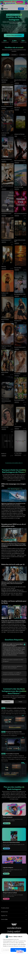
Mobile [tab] (20, 701)
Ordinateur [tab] (7, 701)
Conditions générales (11, 943)
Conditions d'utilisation (21, 945)
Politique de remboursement (10, 947)
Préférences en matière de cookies (9, 945)
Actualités (22, 54)
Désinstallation (20, 947)
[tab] (14, 645)
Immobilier (14, 54)
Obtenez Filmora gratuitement (14, 35)
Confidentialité (18, 943)
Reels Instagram (5, 54)
